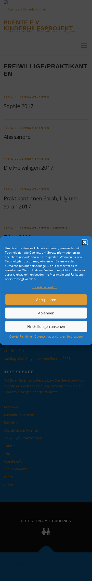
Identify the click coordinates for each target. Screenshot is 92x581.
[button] (84, 242)
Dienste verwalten (44, 287)
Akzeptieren (46, 299)
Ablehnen (46, 313)
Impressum (75, 336)
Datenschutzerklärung (49, 336)
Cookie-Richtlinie (20, 336)
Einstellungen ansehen (46, 326)
